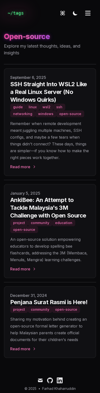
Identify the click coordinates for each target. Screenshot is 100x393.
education (63, 223)
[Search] (62, 13)
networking (22, 114)
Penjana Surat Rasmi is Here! (48, 302)
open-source (70, 114)
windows (45, 114)
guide (18, 107)
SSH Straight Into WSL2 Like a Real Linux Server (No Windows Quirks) (48, 92)
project (19, 223)
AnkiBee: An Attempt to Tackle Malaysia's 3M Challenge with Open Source (48, 207)
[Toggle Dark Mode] (75, 13)
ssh (59, 107)
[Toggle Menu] (88, 13)
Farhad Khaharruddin (59, 388)
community (40, 223)
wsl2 (46, 107)
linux (33, 107)
